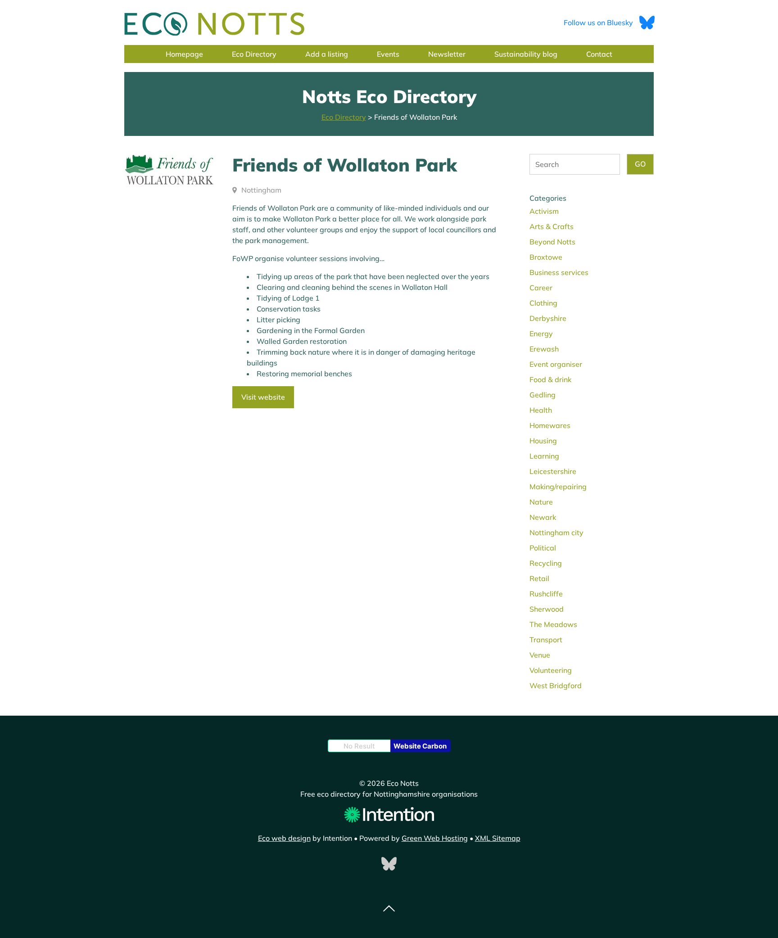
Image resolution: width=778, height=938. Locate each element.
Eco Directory (254, 54)
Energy (541, 333)
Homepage (184, 54)
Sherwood (546, 608)
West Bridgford (555, 685)
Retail (539, 578)
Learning (544, 455)
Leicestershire (552, 471)
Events (388, 54)
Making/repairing (558, 486)
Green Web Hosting (435, 838)
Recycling (545, 563)
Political (542, 547)
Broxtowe (545, 257)
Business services (558, 272)
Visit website (263, 396)
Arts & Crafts (551, 226)
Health (540, 410)
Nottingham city (556, 532)
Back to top (389, 908)
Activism (544, 211)
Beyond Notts (552, 241)
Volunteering (550, 670)
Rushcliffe (546, 593)
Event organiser (555, 364)
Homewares (549, 425)
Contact (599, 54)
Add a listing (326, 54)
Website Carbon (420, 746)
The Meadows (553, 624)
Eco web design (284, 838)
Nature (541, 501)
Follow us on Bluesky (599, 22)
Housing (543, 440)
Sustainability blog (525, 54)
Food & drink (550, 379)
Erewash (544, 348)
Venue (539, 654)
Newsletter (447, 54)
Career (540, 287)
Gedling (542, 394)
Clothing (543, 302)
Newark (542, 517)
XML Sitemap (497, 838)
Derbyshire (547, 318)
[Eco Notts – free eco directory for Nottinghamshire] (214, 24)
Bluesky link (389, 863)
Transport (545, 639)
